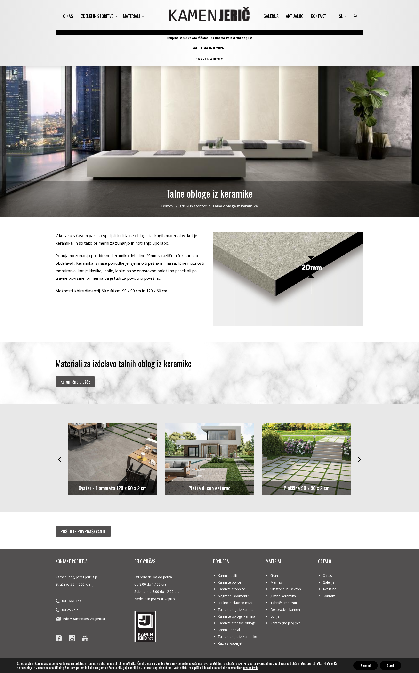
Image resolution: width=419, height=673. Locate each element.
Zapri (390, 665)
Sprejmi (366, 665)
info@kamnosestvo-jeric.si (84, 618)
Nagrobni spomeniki (233, 596)
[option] (112, 459)
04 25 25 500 (72, 609)
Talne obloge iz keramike (237, 636)
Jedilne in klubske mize (235, 602)
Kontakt (318, 16)
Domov (167, 205)
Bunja (275, 616)
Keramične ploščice (285, 623)
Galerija (271, 16)
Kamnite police (229, 582)
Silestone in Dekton (285, 589)
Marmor (276, 582)
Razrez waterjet (230, 643)
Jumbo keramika (283, 596)
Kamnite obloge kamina (236, 616)
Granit (275, 575)
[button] (59, 458)
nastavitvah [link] (250, 667)
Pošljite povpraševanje (83, 531)
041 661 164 (71, 600)
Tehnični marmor (283, 602)
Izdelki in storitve (96, 16)
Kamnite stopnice (231, 589)
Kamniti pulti (227, 575)
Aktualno (295, 16)
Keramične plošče (75, 382)
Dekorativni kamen (285, 609)
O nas (68, 16)
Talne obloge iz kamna (235, 609)
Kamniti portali (229, 629)
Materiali (131, 16)
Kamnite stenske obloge (237, 623)
